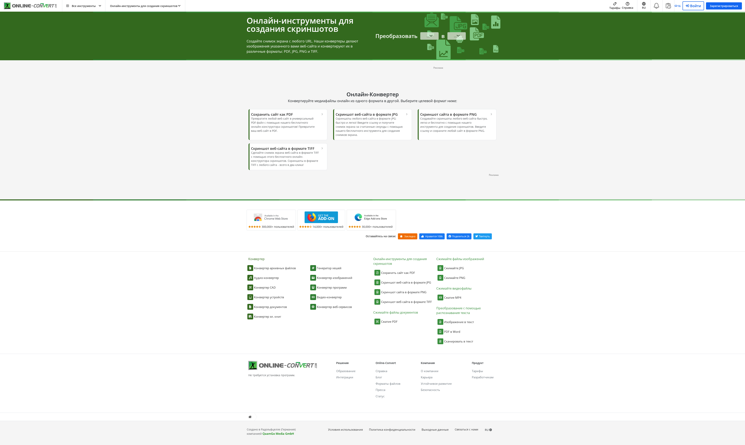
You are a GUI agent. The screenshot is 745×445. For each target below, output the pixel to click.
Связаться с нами (466, 429)
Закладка (409, 236)
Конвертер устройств (269, 297)
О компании (429, 371)
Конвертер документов (270, 307)
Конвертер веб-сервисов (334, 307)
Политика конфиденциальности (392, 429)
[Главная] (250, 417)
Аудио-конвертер (266, 278)
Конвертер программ (332, 287)
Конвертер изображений (334, 278)
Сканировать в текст (458, 341)
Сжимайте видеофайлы (453, 288)
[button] (83, 6)
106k (434, 236)
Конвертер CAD (265, 287)
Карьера (426, 377)
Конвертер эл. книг (267, 316)
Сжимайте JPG (454, 268)
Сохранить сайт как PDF (398, 273)
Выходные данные (435, 429)
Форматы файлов (388, 383)
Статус (380, 396)
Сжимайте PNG (454, 278)
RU (487, 430)
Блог (379, 377)
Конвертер (256, 259)
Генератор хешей (329, 268)
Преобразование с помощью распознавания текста (458, 310)
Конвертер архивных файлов (275, 268)
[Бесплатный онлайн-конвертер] (33, 6)
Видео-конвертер (329, 297)
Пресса (380, 390)
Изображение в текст (459, 322)
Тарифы (614, 8)
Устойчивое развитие (436, 383)
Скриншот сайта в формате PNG (403, 292)
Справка (627, 7)
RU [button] (644, 7)
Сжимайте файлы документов (395, 312)
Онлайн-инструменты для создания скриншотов (400, 261)
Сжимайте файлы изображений (460, 259)
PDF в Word (452, 332)
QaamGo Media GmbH (278, 434)
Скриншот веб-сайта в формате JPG (406, 282)
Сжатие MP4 (452, 297)
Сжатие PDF (389, 321)
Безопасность (430, 390)
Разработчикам (483, 377)
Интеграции (344, 377)
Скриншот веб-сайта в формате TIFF (406, 302)
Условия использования (345, 429)
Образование (345, 371)
